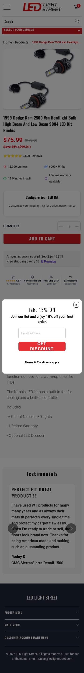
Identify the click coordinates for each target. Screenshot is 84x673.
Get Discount (42, 346)
